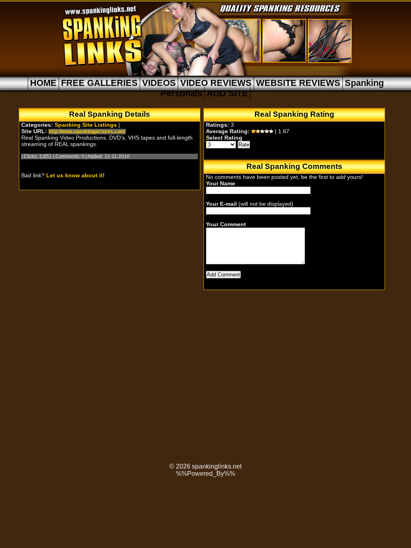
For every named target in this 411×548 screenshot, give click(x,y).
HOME (43, 83)
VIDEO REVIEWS (216, 83)
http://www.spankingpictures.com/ (87, 131)
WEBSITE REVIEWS (298, 83)
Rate (243, 145)
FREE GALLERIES (99, 83)
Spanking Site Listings (86, 125)
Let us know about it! (75, 175)
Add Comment (223, 275)
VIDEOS (159, 83)
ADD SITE (227, 93)
